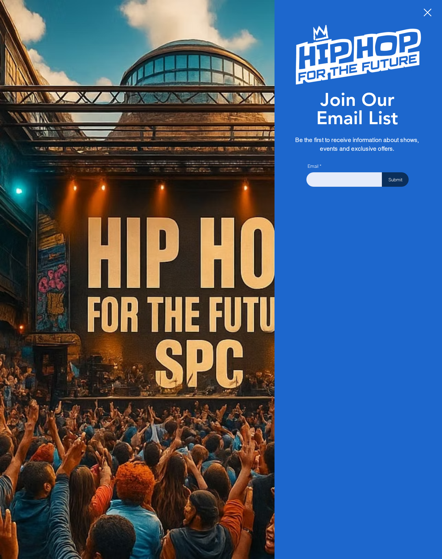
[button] (427, 12)
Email (313, 166)
